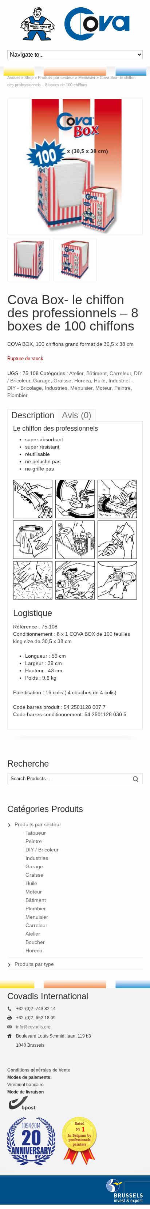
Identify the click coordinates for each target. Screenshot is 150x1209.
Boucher (35, 942)
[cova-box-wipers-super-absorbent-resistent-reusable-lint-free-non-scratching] (74, 166)
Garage (42, 381)
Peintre (122, 388)
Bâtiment (96, 373)
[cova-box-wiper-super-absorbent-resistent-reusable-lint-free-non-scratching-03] (75, 259)
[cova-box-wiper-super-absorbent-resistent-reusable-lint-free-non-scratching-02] (28, 259)
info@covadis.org (33, 1026)
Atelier (76, 373)
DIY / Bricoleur (42, 850)
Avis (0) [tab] (76, 415)
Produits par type (34, 964)
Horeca (82, 381)
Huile (100, 381)
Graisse (62, 381)
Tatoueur (35, 833)
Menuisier (81, 388)
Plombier (17, 395)
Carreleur (120, 373)
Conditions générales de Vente (38, 1070)
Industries (56, 388)
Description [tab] (32, 415)
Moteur (103, 388)
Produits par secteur (38, 824)
